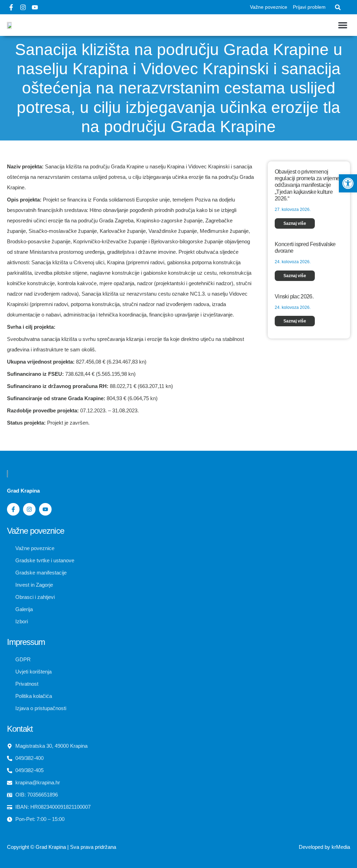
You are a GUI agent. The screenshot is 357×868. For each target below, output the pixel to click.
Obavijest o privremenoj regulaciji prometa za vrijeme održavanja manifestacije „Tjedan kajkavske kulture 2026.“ (307, 185)
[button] (338, 7)
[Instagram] (23, 7)
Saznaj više (294, 223)
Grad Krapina (51, 847)
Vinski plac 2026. (294, 296)
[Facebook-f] (11, 7)
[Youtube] (35, 7)
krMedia (341, 847)
